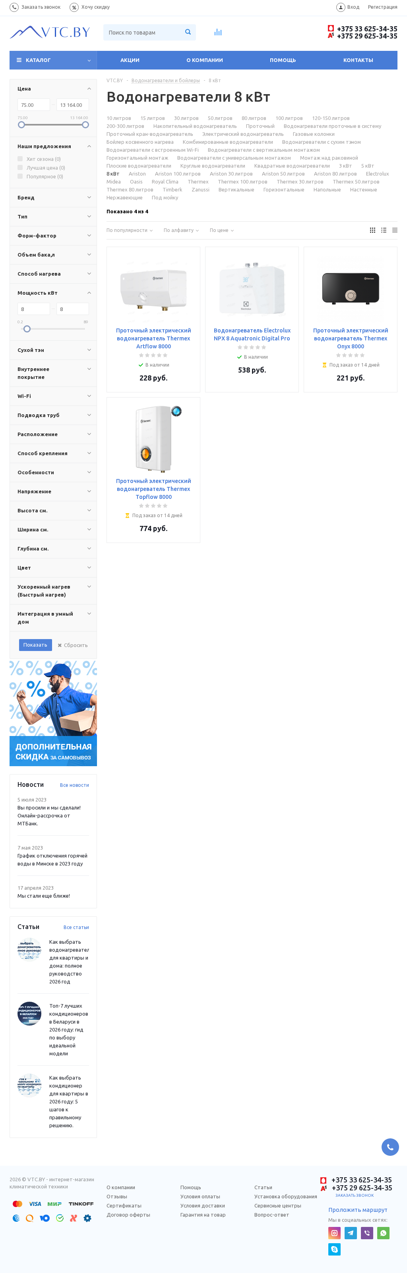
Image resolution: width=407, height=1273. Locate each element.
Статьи (263, 1187)
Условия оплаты (200, 1196)
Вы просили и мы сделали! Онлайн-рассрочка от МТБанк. (49, 815)
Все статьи (76, 927)
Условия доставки (202, 1205)
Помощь (283, 60)
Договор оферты (128, 1214)
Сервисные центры (277, 1205)
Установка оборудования (285, 1196)
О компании (204, 60)
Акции (130, 60)
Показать (35, 644)
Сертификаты (124, 1205)
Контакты (358, 60)
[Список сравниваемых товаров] (218, 34)
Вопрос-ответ (271, 1214)
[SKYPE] (334, 1249)
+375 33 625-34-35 (366, 28)
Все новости (74, 785)
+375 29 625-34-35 (366, 35)
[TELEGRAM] (351, 1233)
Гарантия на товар (203, 1214)
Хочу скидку (95, 7)
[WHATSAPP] (383, 1233)
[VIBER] (367, 1233)
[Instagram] (334, 1233)
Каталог (38, 60)
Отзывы (117, 1196)
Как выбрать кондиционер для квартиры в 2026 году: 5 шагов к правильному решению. (68, 1101)
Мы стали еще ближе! (43, 895)
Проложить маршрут (358, 1209)
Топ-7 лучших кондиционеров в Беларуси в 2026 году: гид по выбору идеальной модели (68, 1029)
